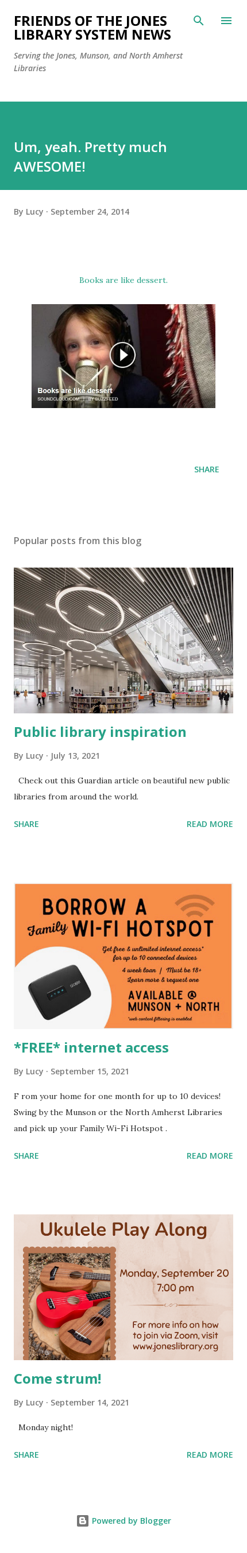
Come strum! (57, 1378)
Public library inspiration (100, 731)
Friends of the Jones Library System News (92, 27)
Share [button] (206, 469)
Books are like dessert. (123, 280)
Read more (210, 823)
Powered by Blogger (130, 1520)
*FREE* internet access (91, 1047)
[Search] (199, 21)
